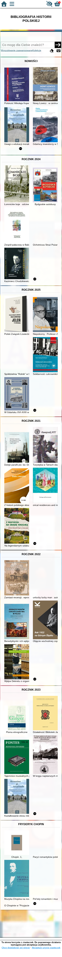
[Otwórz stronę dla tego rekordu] (17, 85)
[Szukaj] (58, 45)
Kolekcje (36, 50)
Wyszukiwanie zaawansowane (16, 50)
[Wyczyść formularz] (51, 51)
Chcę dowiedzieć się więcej (16, 948)
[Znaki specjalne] (58, 51)
